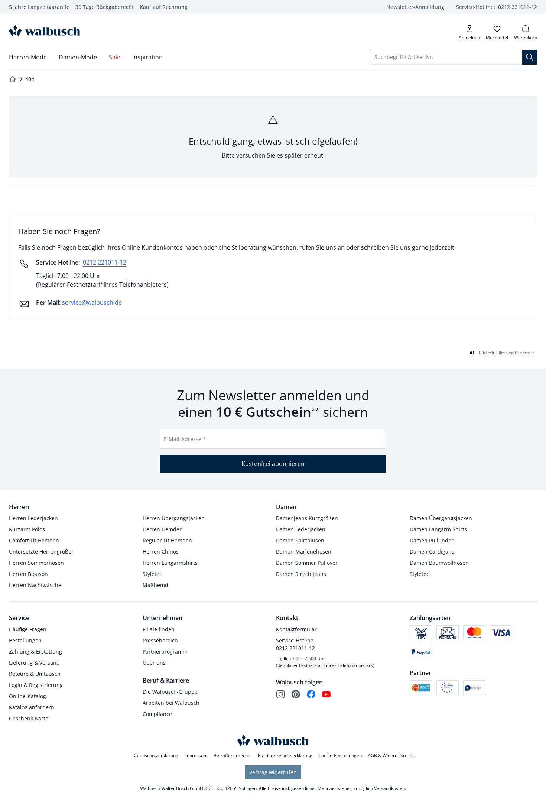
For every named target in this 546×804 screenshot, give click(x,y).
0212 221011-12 (104, 262)
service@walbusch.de (92, 302)
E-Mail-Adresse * (185, 438)
